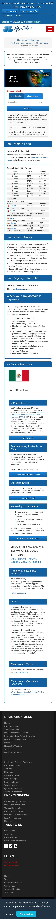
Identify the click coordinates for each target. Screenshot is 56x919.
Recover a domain (12, 752)
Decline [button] (9, 914)
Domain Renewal (12, 865)
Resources (9, 821)
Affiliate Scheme (11, 775)
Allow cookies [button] (26, 914)
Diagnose (8, 772)
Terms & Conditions (13, 792)
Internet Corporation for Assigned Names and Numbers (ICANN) (27, 415)
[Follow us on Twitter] (11, 846)
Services (8, 749)
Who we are (9, 831)
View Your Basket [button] (28, 11)
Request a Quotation (13, 746)
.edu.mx (12, 223)
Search (29, 108)
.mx (13, 558)
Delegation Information (14, 805)
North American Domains (22, 43)
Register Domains (12, 726)
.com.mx (12, 206)
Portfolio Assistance (13, 765)
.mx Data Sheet (28, 498)
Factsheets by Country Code (17, 801)
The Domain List (11, 729)
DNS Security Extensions (15, 814)
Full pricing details (18, 593)
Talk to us (8, 834)
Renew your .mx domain (28, 538)
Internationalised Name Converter (19, 736)
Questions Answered (13, 788)
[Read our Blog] (16, 846)
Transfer (8, 769)
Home (20, 40)
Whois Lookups (11, 785)
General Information (13, 808)
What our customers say (15, 841)
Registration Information (15, 811)
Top (6, 879)
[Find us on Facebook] (6, 846)
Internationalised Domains (16, 733)
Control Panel (10, 862)
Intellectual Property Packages (18, 762)
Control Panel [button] (9, 11)
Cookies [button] (45, 906)
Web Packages (11, 778)
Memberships (10, 837)
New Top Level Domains (15, 739)
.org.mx (12, 218)
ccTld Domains (32, 40)
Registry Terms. (21, 672)
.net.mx (12, 211)
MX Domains (42, 43)
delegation (18, 289)
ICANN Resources (12, 818)
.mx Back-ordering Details (28, 474)
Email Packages (11, 782)
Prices (7, 743)
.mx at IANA (28, 438)
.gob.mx (12, 228)
